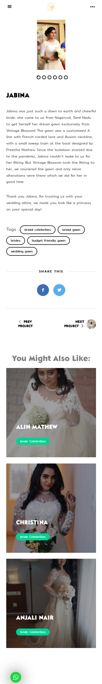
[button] (28, 45)
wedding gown (22, 251)
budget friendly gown (48, 240)
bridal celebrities (37, 229)
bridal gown (71, 229)
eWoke (77, 678)
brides (15, 240)
